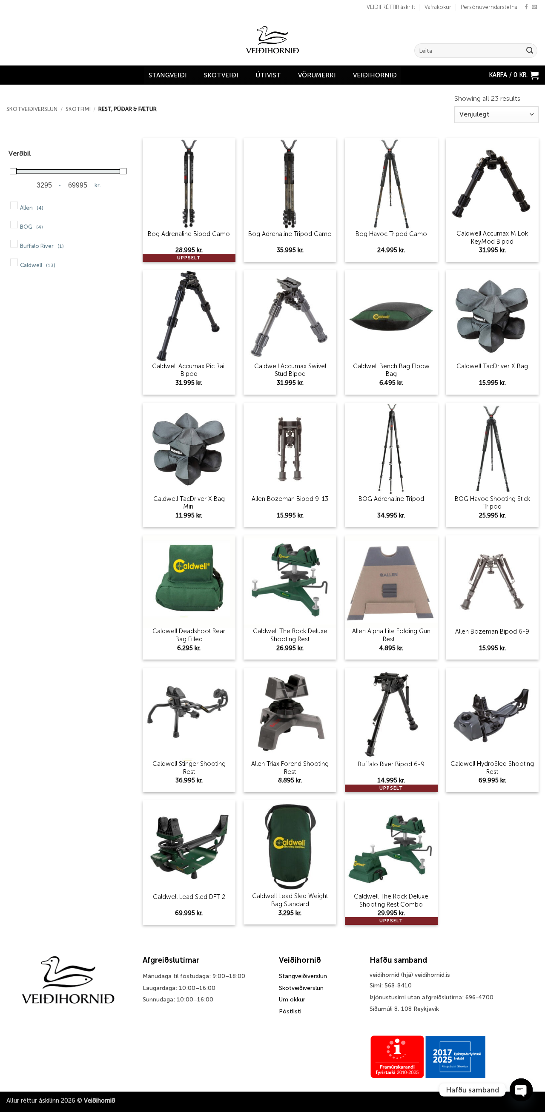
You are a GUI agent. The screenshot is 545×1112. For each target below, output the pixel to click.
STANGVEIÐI (168, 75)
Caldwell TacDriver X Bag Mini (189, 503)
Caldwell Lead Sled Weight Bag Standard (290, 900)
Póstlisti (290, 1011)
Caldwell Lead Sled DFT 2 (189, 897)
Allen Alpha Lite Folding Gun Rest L (391, 635)
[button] (514, 75)
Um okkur (292, 999)
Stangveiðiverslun (303, 976)
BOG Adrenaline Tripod (391, 499)
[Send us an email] (534, 7)
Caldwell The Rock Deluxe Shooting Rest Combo (391, 900)
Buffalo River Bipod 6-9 (391, 764)
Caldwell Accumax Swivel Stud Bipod (290, 370)
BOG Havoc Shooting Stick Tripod (492, 503)
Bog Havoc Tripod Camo (391, 234)
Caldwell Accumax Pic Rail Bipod (189, 370)
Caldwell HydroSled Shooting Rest (492, 768)
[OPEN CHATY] (521, 1089)
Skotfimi (78, 109)
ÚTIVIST (268, 75)
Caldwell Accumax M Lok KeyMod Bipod (492, 237)
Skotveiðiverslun (31, 109)
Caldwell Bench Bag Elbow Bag (391, 370)
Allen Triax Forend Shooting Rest (290, 768)
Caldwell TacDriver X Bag (492, 366)
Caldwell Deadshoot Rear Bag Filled (188, 635)
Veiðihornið (375, 75)
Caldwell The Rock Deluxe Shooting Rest (290, 635)
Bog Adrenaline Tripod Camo (290, 234)
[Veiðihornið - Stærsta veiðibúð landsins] (272, 40)
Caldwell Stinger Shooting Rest (189, 768)
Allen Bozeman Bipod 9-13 (290, 499)
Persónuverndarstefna (489, 7)
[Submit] (529, 50)
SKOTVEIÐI (221, 75)
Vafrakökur (438, 7)
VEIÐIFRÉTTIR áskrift (391, 7)
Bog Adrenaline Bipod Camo (189, 234)
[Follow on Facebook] (526, 7)
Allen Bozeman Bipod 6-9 (492, 631)
